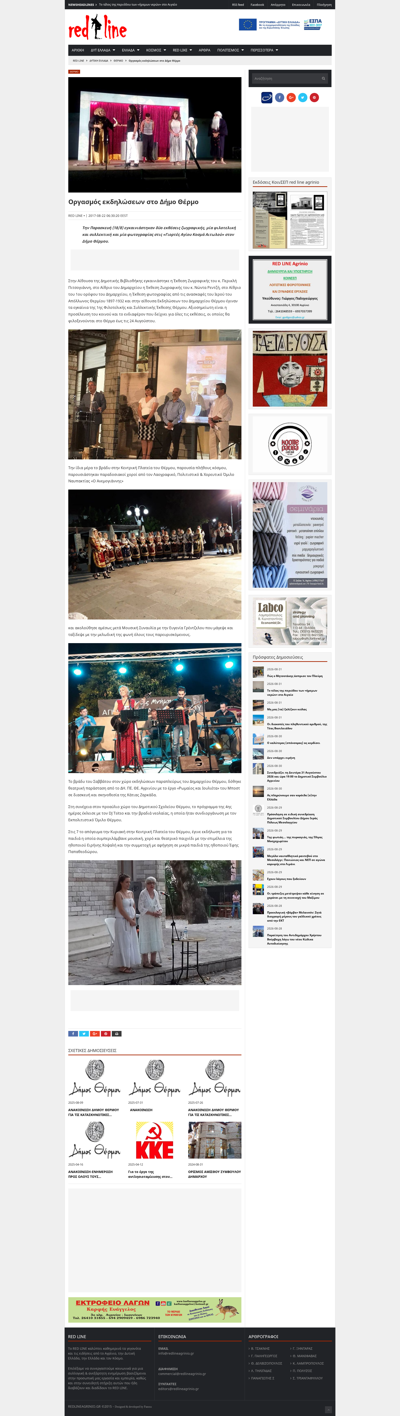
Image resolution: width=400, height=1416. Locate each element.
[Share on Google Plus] (95, 1034)
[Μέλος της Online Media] (267, 96)
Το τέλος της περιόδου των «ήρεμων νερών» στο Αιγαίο (138, 4)
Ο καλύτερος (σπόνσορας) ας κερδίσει (293, 743)
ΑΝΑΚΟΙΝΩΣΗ (140, 1110)
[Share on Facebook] (73, 1034)
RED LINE (78, 60)
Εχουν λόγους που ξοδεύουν (286, 879)
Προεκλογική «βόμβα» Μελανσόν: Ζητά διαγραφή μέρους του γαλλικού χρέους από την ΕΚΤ (294, 916)
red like (180, 50)
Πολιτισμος (228, 50)
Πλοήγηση (324, 5)
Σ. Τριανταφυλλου (308, 1378)
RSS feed (238, 5)
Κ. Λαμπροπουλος (308, 1363)
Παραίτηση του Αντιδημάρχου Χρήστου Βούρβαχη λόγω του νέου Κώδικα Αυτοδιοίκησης (294, 939)
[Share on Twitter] (84, 1034)
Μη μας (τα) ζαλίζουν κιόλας (287, 709)
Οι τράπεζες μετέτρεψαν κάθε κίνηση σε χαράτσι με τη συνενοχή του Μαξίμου (295, 895)
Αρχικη (78, 50)
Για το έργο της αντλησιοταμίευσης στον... (150, 1174)
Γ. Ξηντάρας (302, 1348)
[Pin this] (106, 1034)
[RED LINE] (98, 26)
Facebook (257, 5)
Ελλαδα (128, 50)
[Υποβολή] (322, 78)
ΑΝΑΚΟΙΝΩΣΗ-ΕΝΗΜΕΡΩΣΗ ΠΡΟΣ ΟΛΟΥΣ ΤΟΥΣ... (90, 1174)
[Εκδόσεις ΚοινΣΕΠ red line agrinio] (290, 220)
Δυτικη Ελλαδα (99, 60)
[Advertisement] (155, 260)
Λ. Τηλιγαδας (261, 1371)
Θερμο (118, 60)
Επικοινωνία (301, 5)
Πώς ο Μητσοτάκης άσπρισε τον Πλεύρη (295, 676)
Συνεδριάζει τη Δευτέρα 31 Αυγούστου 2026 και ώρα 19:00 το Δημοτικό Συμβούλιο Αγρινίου (297, 777)
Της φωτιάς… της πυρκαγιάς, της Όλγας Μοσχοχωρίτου (294, 839)
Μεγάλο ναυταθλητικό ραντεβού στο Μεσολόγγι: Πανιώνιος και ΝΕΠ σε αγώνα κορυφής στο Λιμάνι (296, 860)
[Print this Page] (117, 1034)
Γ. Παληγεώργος (264, 1356)
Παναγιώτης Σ (262, 1378)
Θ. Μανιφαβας (305, 1356)
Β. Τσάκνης (260, 1348)
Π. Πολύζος (302, 1371)
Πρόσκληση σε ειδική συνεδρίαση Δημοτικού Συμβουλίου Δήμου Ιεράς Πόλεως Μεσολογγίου (292, 818)
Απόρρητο (278, 5)
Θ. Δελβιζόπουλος (266, 1363)
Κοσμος (153, 50)
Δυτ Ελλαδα (100, 50)
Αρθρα (204, 50)
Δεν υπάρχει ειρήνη (281, 758)
